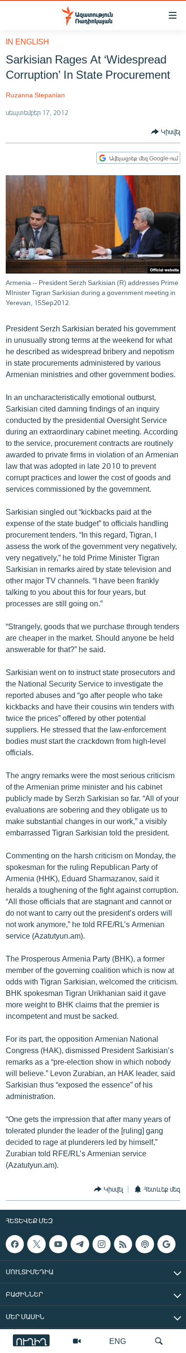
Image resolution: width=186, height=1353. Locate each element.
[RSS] (123, 1244)
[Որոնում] (159, 1341)
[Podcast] (144, 1244)
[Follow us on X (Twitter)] (36, 1244)
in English (27, 41)
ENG (117, 1340)
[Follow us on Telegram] (80, 1244)
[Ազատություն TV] (76, 1341)
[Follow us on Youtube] (58, 1244)
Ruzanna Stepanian (35, 95)
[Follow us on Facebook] (15, 1244)
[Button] (165, 131)
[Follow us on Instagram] (102, 1244)
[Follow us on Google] (166, 1244)
